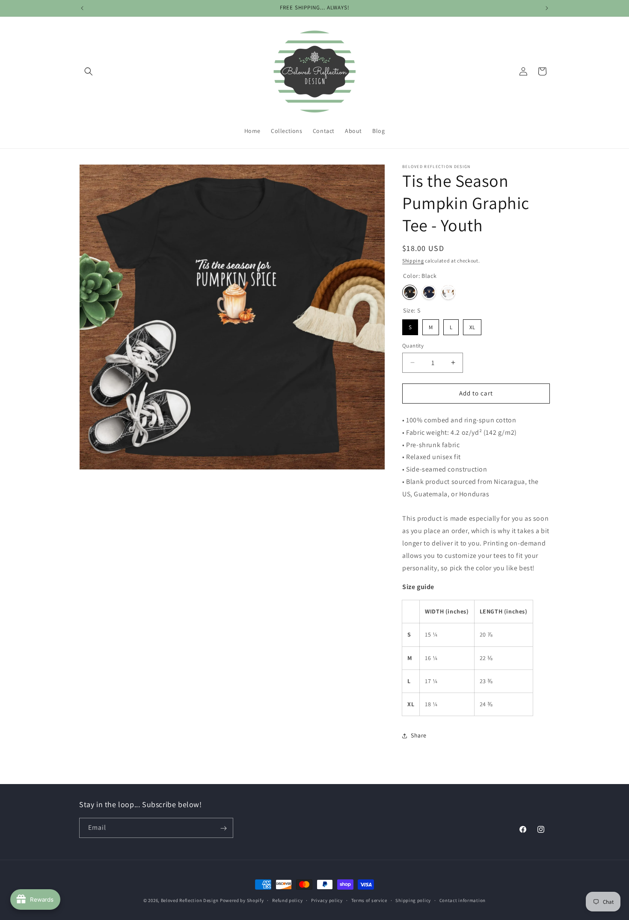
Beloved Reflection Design (190, 900)
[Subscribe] (223, 828)
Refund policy (287, 900)
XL (472, 327)
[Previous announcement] (82, 8)
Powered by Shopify (242, 900)
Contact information (462, 900)
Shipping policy (413, 900)
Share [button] (419, 735)
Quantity (413, 345)
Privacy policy (327, 900)
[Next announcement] (546, 8)
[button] (88, 71)
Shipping (413, 260)
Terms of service (369, 900)
